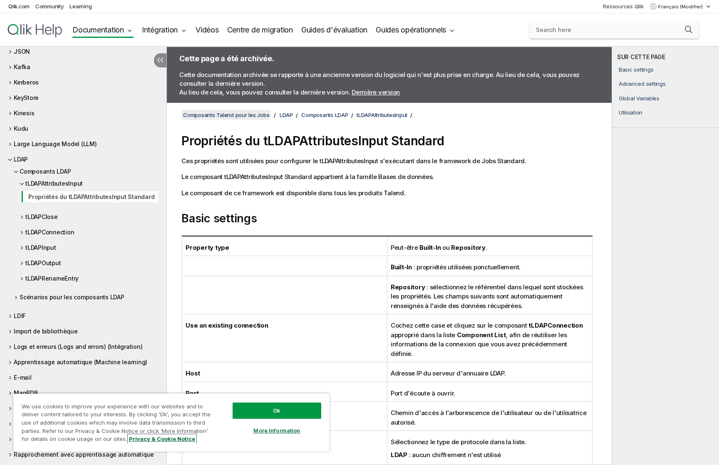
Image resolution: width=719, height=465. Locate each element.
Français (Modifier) (681, 7)
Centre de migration (260, 29)
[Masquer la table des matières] (160, 60)
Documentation (98, 29)
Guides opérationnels (411, 29)
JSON (22, 51)
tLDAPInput (40, 247)
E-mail (23, 377)
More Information (276, 430)
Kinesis (24, 113)
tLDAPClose (41, 216)
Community (49, 6)
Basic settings (636, 69)
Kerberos (26, 82)
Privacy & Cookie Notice (162, 438)
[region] (171, 422)
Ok (276, 410)
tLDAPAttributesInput (54, 183)
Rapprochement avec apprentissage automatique (84, 454)
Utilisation (630, 112)
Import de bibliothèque (46, 331)
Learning (80, 6)
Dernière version (376, 92)
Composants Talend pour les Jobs (226, 115)
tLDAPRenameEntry (52, 278)
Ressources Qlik (623, 6)
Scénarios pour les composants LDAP (72, 297)
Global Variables (639, 98)
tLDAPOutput (43, 262)
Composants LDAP (45, 171)
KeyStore (26, 97)
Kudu (21, 128)
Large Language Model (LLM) (55, 143)
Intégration (160, 29)
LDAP (21, 159)
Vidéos (207, 29)
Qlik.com (19, 6)
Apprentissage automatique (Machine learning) (80, 362)
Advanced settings (642, 83)
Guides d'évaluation (334, 29)
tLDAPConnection (49, 232)
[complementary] (665, 256)
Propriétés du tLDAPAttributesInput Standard (91, 196)
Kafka (22, 66)
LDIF (20, 315)
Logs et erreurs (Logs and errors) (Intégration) (78, 346)
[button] (688, 29)
